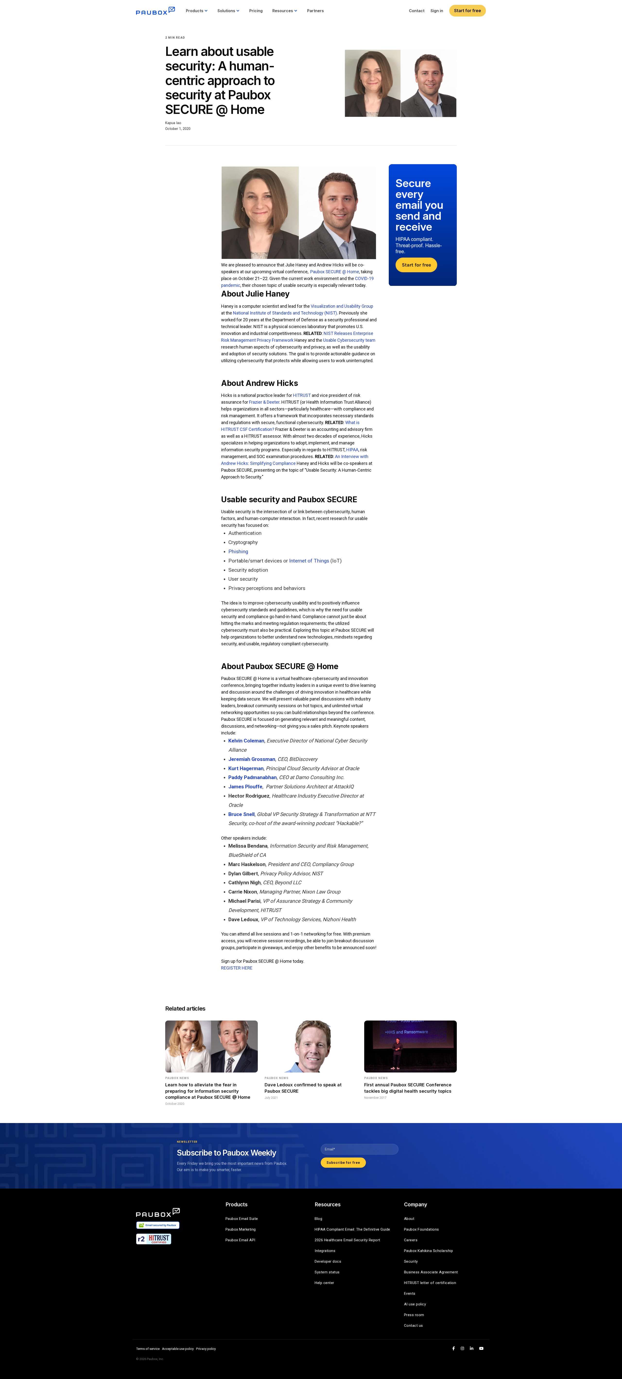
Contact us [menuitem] (413, 1325)
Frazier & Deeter (264, 402)
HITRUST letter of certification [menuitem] (430, 1283)
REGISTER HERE (236, 967)
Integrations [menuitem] (325, 1251)
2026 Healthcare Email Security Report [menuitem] (347, 1240)
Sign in (437, 10)
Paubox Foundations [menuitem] (421, 1229)
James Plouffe (245, 787)
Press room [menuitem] (414, 1315)
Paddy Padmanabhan (252, 777)
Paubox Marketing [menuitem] (240, 1229)
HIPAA (352, 449)
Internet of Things (309, 561)
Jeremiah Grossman (251, 759)
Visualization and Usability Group (342, 306)
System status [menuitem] (327, 1272)
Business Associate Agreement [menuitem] (431, 1272)
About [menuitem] (409, 1219)
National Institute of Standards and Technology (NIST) (285, 312)
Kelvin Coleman (246, 741)
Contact (416, 10)
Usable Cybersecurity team (349, 340)
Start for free (467, 10)
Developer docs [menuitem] (328, 1261)
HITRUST (302, 395)
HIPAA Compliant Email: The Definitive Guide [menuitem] (352, 1229)
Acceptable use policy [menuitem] (178, 1349)
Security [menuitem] (411, 1261)
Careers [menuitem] (411, 1240)
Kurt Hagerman (246, 768)
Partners (315, 10)
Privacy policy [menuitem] (206, 1349)
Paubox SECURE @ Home (334, 271)
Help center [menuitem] (324, 1283)
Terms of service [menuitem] (148, 1349)
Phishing (238, 551)
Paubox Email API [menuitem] (240, 1240)
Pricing (256, 10)
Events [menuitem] (409, 1293)
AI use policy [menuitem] (415, 1304)
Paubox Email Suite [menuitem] (241, 1219)
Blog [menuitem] (318, 1219)
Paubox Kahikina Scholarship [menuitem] (428, 1251)
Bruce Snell (241, 814)
